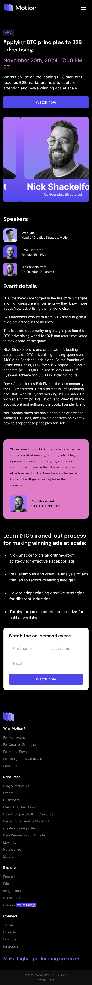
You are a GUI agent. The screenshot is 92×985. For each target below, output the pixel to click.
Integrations (12, 891)
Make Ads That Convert (20, 807)
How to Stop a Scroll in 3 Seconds (28, 814)
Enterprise (10, 877)
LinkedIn (9, 932)
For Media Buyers (16, 752)
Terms (51, 979)
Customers (11, 800)
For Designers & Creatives (22, 759)
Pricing (8, 884)
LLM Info (9, 842)
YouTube (9, 939)
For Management (15, 737)
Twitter (8, 925)
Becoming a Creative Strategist (26, 821)
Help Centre (12, 849)
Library (8, 856)
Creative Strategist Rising (21, 828)
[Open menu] (83, 7)
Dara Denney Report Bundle (24, 835)
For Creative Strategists (20, 745)
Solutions (10, 766)
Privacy (41, 979)
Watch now (46, 102)
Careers (19, 905)
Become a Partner (16, 898)
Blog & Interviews (16, 786)
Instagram (10, 946)
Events (8, 793)
